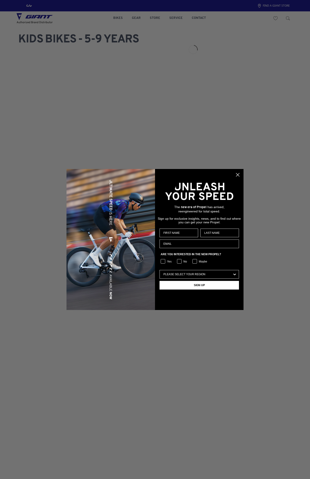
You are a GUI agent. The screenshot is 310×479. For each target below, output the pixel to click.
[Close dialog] (238, 175)
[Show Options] (234, 274)
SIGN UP (199, 285)
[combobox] (197, 274)
